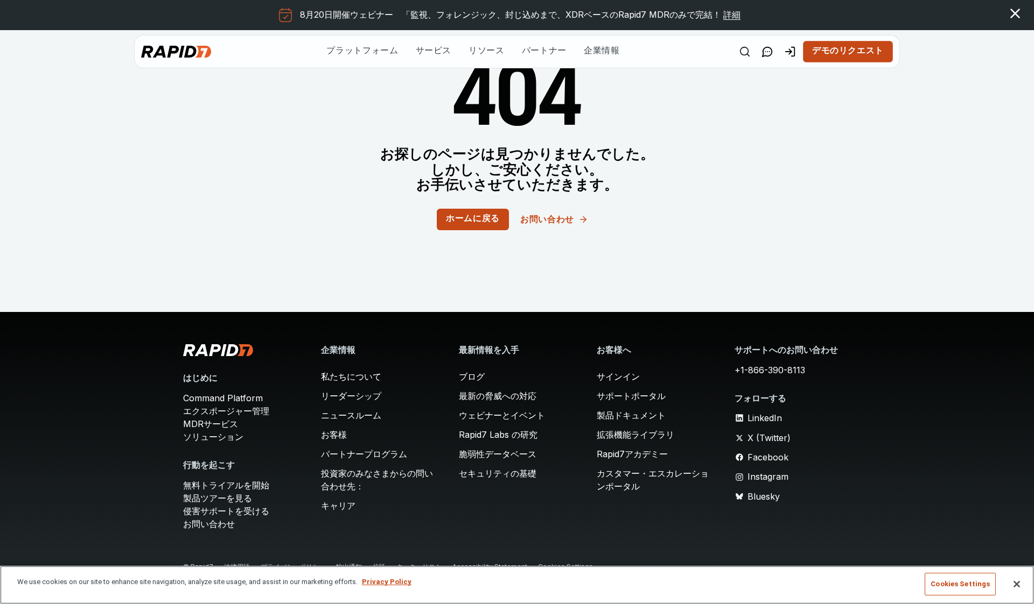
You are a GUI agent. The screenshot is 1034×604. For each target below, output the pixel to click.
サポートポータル (631, 395)
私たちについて (351, 376)
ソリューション (213, 436)
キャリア (338, 505)
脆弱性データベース (497, 454)
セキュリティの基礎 (497, 473)
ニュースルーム (351, 415)
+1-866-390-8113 (770, 370)
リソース (487, 51)
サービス (434, 51)
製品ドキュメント (631, 415)
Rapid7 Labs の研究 (498, 434)
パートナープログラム (364, 454)
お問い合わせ (209, 523)
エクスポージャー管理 (226, 411)
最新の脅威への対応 (497, 395)
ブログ (472, 376)
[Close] (1017, 584)
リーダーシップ (351, 395)
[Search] (744, 51)
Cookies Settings (960, 584)
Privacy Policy (386, 582)
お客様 (334, 434)
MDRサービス (210, 423)
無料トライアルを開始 (226, 485)
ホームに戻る (473, 219)
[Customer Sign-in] (790, 51)
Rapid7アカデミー (632, 454)
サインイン (618, 376)
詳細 (731, 14)
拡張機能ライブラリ (635, 434)
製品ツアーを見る (217, 498)
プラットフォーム (362, 51)
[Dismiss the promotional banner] (1015, 13)
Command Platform (223, 398)
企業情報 (602, 51)
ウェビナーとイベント (502, 415)
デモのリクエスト (848, 51)
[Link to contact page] (767, 51)
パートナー (544, 51)
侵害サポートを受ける (226, 511)
